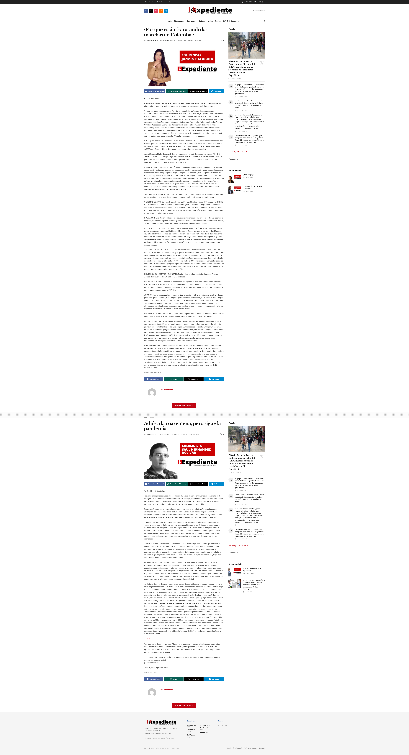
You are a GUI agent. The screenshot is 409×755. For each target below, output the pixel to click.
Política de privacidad (151, 2)
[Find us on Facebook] (146, 11)
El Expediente (151, 40)
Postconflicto (205, 728)
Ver (148, 639)
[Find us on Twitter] (151, 11)
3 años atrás (248, 177)
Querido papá (248, 175)
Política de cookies (165, 2)
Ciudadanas (179, 21)
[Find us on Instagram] (156, 11)
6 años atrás (249, 573)
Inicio (169, 21)
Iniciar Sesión (260, 11)
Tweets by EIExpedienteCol (238, 152)
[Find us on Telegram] (166, 11)
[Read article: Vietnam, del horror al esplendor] (234, 572)
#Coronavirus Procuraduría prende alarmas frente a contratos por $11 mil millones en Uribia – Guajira (254, 584)
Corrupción (192, 21)
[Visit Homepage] (211, 11)
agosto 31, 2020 (165, 434)
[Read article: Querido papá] (234, 178)
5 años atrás (248, 191)
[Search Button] (264, 21)
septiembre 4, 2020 (166, 40)
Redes (218, 21)
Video (210, 21)
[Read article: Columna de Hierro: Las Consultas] (234, 189)
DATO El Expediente (232, 21)
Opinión (202, 21)
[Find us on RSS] (161, 11)
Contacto (175, 2)
